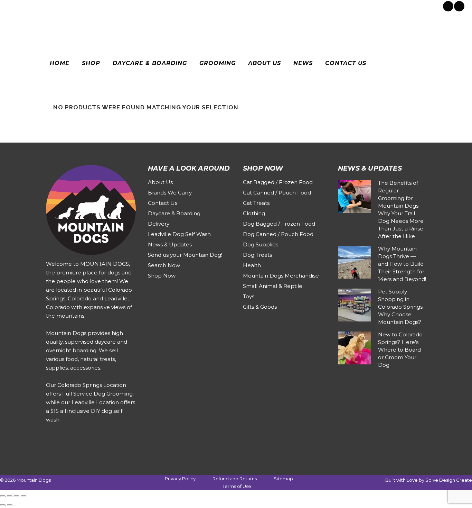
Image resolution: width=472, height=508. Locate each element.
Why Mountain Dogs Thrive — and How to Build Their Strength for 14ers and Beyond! (402, 263)
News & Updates (170, 244)
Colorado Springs (32, 5)
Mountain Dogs (34, 480)
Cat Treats (256, 203)
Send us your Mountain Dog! (185, 255)
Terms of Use (237, 486)
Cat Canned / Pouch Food (277, 192)
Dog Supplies (260, 244)
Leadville (67, 5)
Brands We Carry (170, 192)
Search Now (164, 265)
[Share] (16, 496)
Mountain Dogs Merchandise (281, 275)
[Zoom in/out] (3, 496)
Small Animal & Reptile (272, 286)
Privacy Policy (180, 478)
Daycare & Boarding (174, 213)
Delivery (158, 223)
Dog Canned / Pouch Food (278, 234)
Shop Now (162, 275)
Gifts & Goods (260, 307)
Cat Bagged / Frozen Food (278, 182)
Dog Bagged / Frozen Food (279, 223)
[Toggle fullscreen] (9, 496)
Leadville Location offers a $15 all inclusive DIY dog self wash (90, 411)
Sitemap (283, 478)
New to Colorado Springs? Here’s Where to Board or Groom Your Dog (400, 349)
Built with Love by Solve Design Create (428, 480)
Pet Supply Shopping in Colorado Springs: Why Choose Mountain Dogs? (401, 306)
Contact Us (162, 203)
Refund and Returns (235, 478)
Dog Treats (257, 255)
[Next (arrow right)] (9, 505)
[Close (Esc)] (23, 496)
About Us (160, 182)
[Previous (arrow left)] (3, 505)
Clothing (254, 213)
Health (252, 265)
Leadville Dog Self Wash (179, 234)
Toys (248, 296)
